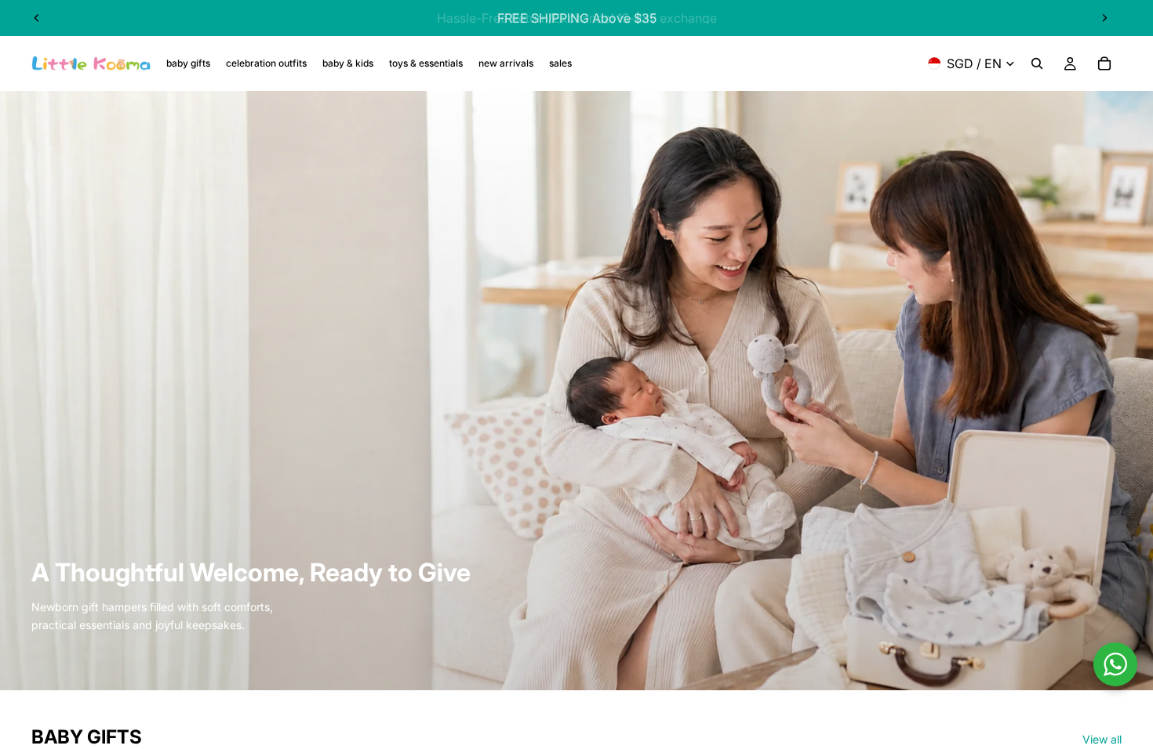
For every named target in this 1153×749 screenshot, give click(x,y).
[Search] (1037, 63)
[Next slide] (1104, 18)
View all (1102, 739)
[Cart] (1104, 63)
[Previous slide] (37, 18)
